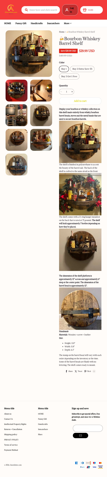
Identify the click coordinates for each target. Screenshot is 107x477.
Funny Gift (20, 23)
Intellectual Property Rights (15, 424)
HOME (7, 23)
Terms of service (11, 445)
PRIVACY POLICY (11, 440)
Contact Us (8, 419)
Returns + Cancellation (13, 429)
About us (7, 414)
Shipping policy (10, 434)
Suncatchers (53, 23)
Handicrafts (37, 23)
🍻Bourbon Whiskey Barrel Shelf (80, 32)
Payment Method (11, 450)
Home (61, 32)
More (66, 23)
